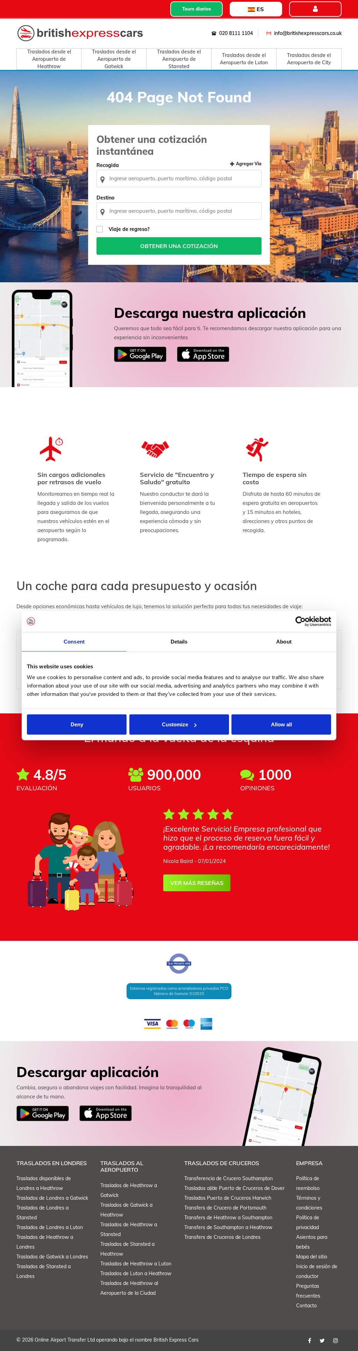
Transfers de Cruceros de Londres (222, 1237)
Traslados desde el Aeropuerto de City (309, 59)
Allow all (281, 724)
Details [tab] (179, 641)
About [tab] (284, 641)
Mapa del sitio (311, 1257)
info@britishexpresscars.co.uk (308, 33)
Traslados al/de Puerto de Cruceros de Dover (234, 1188)
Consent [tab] (74, 641)
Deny (77, 724)
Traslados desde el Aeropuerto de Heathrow (49, 59)
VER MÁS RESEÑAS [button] (196, 882)
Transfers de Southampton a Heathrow (228, 1227)
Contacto (306, 1305)
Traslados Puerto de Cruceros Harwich (227, 1198)
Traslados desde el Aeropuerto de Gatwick (114, 59)
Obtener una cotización (179, 245)
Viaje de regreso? (129, 229)
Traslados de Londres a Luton (49, 1227)
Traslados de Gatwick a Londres (52, 1257)
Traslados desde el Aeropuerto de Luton (244, 59)
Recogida (107, 165)
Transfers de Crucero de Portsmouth (225, 1208)
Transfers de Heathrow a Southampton (228, 1217)
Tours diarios (196, 9)
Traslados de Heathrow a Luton (135, 1264)
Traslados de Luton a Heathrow (135, 1273)
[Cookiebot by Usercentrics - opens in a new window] (300, 621)
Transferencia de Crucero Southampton (228, 1178)
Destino (105, 198)
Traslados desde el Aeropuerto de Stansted (179, 59)
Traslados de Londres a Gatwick (52, 1198)
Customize (175, 724)
